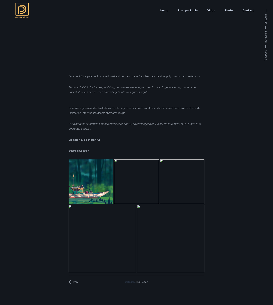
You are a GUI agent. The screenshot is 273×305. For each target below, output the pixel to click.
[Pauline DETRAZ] (22, 10)
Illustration (142, 282)
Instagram (265, 37)
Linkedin (265, 19)
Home (164, 10)
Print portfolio (188, 10)
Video (211, 10)
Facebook (265, 55)
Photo (229, 10)
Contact (248, 10)
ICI (98, 139)
